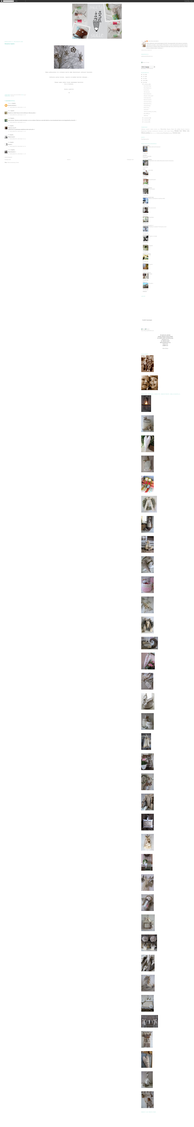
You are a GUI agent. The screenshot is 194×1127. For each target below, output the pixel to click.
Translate (151, 68)
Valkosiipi (146, 115)
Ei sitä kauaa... (147, 90)
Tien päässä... (151, 283)
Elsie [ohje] (151, 170)
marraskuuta (146, 118)
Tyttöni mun (176, 133)
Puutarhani (166, 133)
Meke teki (186, 131)
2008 (144, 82)
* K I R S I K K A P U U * (148, 225)
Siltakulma (145, 216)
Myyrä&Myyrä (147, 113)
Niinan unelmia (146, 145)
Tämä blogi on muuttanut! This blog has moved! (157, 226)
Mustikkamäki (146, 235)
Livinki (165, 131)
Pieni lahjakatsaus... (148, 88)
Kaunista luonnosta (185, 129)
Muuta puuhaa (145, 133)
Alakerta (151, 129)
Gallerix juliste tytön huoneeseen (154, 146)
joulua (178, 129)
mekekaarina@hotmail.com (147, 56)
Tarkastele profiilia (146, 50)
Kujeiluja (149, 131)
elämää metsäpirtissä (147, 187)
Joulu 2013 (151, 264)
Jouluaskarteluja (147, 105)
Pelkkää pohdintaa (160, 133)
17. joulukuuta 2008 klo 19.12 (17, 139)
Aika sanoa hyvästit (152, 207)
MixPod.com (151, 330)
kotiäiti (9, 149)
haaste (159, 129)
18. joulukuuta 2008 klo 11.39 (17, 154)
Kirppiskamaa (144, 131)
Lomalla (168, 131)
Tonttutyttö (146, 109)
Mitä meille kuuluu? (152, 179)
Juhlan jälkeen (151, 217)
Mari (9, 142)
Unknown (10, 103)
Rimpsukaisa (145, 263)
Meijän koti (178, 131)
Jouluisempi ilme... (147, 97)
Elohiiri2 (145, 291)
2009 (144, 80)
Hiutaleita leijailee (147, 99)
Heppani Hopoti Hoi (171, 129)
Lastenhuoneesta (155, 131)
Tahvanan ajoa (147, 91)
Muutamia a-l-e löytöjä (153, 236)
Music (142, 330)
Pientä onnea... (147, 107)
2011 (144, 76)
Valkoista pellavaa (147, 272)
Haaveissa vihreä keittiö (147, 156)
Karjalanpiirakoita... (148, 103)
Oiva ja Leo (154, 133)
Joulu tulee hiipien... (148, 101)
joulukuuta (146, 84)
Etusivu (68, 159)
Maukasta (172, 131)
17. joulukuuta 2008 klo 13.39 (17, 114)
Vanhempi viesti (130, 159)
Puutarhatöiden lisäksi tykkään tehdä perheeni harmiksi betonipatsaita (161, 160)
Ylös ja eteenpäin (152, 189)
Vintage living (146, 206)
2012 (144, 74)
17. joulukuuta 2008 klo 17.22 (17, 131)
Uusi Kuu (145, 155)
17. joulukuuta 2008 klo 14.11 (17, 122)
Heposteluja (163, 129)
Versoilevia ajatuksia (147, 159)
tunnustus (170, 133)
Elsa (9, 134)
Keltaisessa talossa (147, 253)
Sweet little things (147, 86)
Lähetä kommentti (8, 157)
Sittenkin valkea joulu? (148, 95)
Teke (9, 125)
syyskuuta (146, 122)
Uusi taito (150, 273)
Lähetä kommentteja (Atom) (13, 162)
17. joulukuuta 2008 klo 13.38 (17, 107)
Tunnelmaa (145, 244)
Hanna (9, 110)
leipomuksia (161, 131)
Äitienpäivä (151, 245)
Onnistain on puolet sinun (148, 197)
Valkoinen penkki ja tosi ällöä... (150, 111)
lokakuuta (146, 120)
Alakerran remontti (145, 129)
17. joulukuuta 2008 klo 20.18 (17, 146)
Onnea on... (145, 282)
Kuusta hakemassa (147, 93)
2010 (144, 78)
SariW (9, 118)
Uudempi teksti (8, 159)
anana (144, 169)
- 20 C (150, 255)
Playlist (145, 330)
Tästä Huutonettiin (145, 139)
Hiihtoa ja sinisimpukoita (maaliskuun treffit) (157, 198)
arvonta (155, 129)
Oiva (151, 133)
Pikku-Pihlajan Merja (153, 41)
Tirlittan (145, 178)
